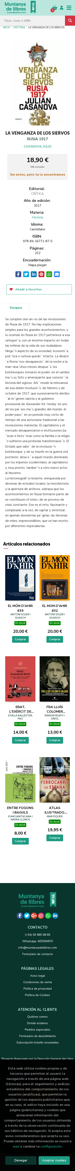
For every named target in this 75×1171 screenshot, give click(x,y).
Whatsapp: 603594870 (37, 941)
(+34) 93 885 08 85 (37, 935)
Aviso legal (37, 976)
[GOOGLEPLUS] (34, 916)
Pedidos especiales (37, 1030)
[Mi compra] (54, 7)
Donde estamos (37, 1023)
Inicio (6, 27)
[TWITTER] (27, 916)
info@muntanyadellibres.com (37, 948)
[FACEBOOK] (20, 916)
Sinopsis (16, 308)
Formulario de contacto (37, 954)
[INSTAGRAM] (41, 916)
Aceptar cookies (54, 1160)
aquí (16, 1146)
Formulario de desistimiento (37, 1036)
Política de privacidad (38, 989)
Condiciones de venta (37, 982)
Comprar (20, 639)
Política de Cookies (37, 995)
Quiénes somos (37, 1017)
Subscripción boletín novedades (37, 1042)
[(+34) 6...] (48, 916)
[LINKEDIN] (55, 916)
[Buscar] (70, 21)
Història (19, 27)
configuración (51, 1146)
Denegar (20, 1160)
